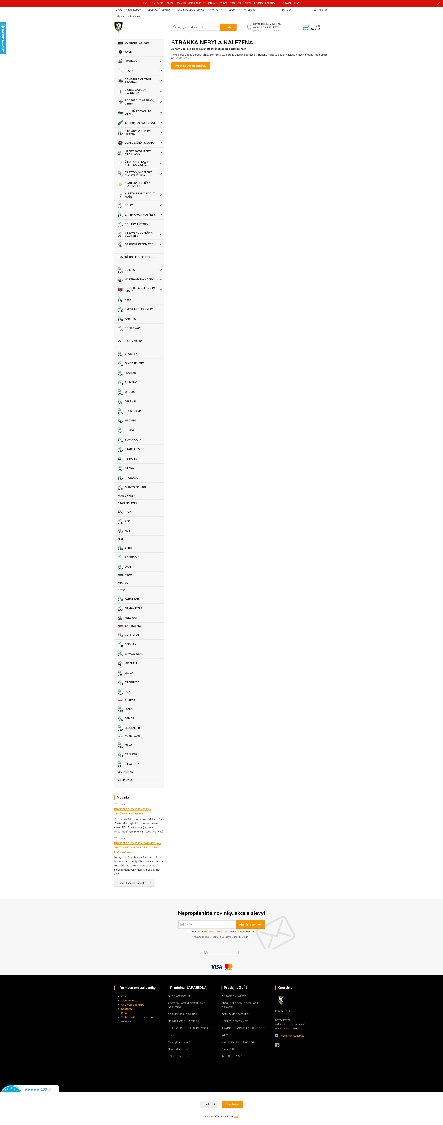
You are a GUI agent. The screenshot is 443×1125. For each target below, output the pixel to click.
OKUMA (130, 392)
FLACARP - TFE (134, 363)
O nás (124, 996)
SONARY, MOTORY (136, 224)
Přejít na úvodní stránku (190, 66)
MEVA (128, 745)
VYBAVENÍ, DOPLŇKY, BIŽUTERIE (139, 234)
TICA (128, 511)
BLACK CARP (133, 439)
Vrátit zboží (128, 1017)
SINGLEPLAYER (127, 503)
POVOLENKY (249, 9)
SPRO (128, 548)
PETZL (122, 590)
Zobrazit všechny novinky (132, 883)
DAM (128, 567)
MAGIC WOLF (126, 496)
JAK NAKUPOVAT (135, 9)
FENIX (128, 709)
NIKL (121, 539)
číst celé (158, 831)
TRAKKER (131, 754)
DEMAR (129, 718)
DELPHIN (130, 401)
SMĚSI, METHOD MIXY (139, 309)
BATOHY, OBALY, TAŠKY (140, 122)
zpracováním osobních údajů (215, 931)
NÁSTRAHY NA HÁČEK (139, 279)
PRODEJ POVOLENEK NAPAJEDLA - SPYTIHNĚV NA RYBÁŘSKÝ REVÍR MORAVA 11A (137, 847)
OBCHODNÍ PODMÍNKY (159, 9)
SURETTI (130, 700)
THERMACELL (133, 736)
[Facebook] (279, 1046)
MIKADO (123, 583)
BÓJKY (129, 205)
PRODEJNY (231, 9)
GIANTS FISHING (135, 487)
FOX (127, 692)
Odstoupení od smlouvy (128, 16)
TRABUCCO (132, 682)
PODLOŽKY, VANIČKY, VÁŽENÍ (138, 112)
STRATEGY (132, 764)
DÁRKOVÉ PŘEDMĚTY (139, 244)
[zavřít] (438, 3)
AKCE (128, 52)
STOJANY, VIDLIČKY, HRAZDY (137, 132)
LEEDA (129, 673)
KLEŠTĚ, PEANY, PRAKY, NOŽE (140, 195)
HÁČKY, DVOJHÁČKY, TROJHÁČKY (138, 153)
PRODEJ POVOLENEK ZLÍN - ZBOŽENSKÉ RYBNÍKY (132, 812)
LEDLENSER (132, 728)
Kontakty (126, 1009)
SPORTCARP (133, 411)
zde (236, 1116)
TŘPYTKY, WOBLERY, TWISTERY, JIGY (138, 174)
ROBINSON (132, 557)
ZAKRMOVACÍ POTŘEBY (140, 214)
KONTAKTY (216, 9)
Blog (124, 1013)
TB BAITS (131, 458)
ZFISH (128, 521)
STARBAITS (132, 449)
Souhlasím (232, 1104)
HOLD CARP (125, 772)
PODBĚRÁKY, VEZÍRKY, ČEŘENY (139, 102)
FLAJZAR (130, 373)
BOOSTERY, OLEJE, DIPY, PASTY (140, 289)
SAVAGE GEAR (134, 654)
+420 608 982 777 (265, 27)
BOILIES (130, 270)
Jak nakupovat (129, 1000)
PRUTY (129, 71)
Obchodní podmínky (132, 1004)
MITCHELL (131, 663)
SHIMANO (131, 382)
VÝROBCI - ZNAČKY (130, 341)
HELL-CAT (131, 618)
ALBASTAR (132, 598)
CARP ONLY (125, 780)
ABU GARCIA (133, 626)
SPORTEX (131, 354)
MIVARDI (130, 420)
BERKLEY (130, 644)
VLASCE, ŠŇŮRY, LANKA (140, 143)
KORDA (129, 430)
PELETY (130, 299)
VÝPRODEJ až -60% (137, 43)
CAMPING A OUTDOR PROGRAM (138, 81)
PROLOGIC (131, 477)
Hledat (228, 27)
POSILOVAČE (133, 328)
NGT (127, 531)
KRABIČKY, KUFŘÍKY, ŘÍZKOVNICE (138, 184)
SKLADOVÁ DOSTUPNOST (192, 9)
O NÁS (119, 9)
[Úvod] (141, 27)
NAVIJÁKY (131, 61)
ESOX (128, 575)
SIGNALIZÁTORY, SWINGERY (135, 91)
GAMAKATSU (133, 608)
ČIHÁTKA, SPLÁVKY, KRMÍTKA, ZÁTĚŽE (137, 163)
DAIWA (129, 468)
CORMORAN (132, 634)
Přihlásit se (247, 925)
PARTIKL (130, 318)
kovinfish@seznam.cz (292, 1035)
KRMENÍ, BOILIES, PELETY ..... (136, 257)
